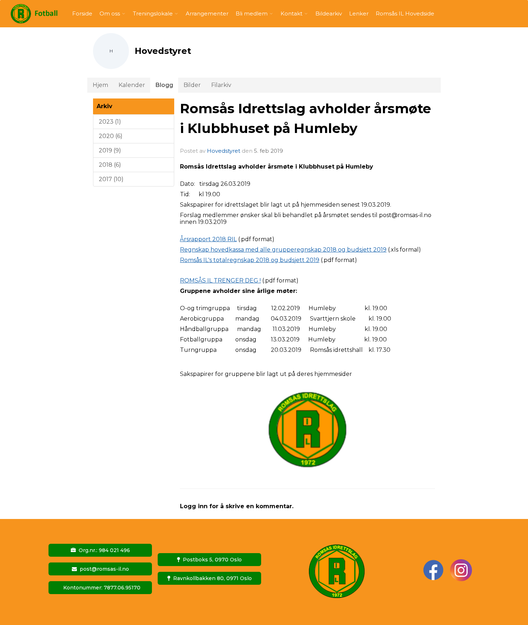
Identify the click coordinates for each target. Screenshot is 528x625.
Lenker (359, 13)
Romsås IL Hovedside (405, 13)
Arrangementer (207, 13)
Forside (82, 13)
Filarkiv (221, 85)
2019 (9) (110, 150)
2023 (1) (110, 121)
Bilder (192, 85)
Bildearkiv (328, 13)
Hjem (100, 85)
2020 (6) (110, 136)
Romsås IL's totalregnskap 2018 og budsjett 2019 (249, 260)
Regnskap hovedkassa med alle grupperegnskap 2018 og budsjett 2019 (283, 249)
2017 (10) (111, 179)
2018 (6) (110, 164)
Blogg (164, 85)
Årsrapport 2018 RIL (208, 239)
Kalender (132, 85)
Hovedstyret (223, 150)
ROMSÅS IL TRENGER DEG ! (220, 280)
